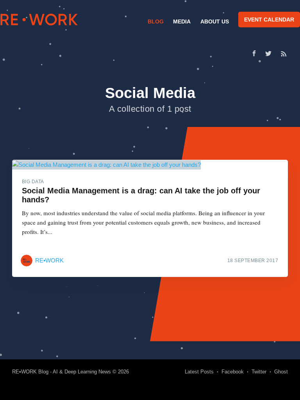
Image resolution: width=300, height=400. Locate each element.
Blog (156, 21)
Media (182, 21)
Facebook (232, 372)
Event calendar (269, 19)
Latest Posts (199, 372)
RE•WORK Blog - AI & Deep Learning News (61, 372)
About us (214, 21)
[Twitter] (270, 53)
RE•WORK (39, 19)
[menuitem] (155, 21)
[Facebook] (254, 53)
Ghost (281, 372)
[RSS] (284, 53)
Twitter (259, 372)
